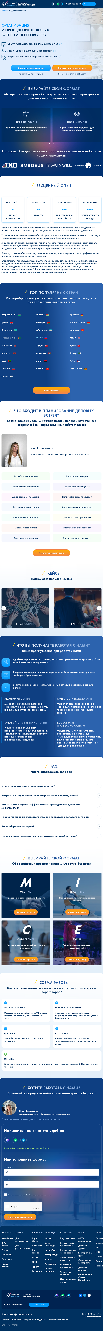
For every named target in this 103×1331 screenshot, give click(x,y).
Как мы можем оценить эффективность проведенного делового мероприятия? (41, 806)
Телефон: (9, 1167)
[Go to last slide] (4, 608)
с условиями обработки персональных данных (29, 1195)
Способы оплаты (10, 1324)
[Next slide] (99, 608)
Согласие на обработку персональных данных (24, 1319)
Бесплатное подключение (31, 68)
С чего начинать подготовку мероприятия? (28, 786)
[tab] (49, 143)
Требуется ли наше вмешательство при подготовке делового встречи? (45, 817)
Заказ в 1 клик (89, 4)
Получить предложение (20, 1216)
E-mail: (8, 1179)
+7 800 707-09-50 (73, 4)
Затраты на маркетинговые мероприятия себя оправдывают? (40, 795)
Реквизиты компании (58, 1319)
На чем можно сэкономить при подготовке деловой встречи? (39, 836)
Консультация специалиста (72, 68)
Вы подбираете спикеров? (18, 826)
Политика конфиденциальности (17, 1314)
